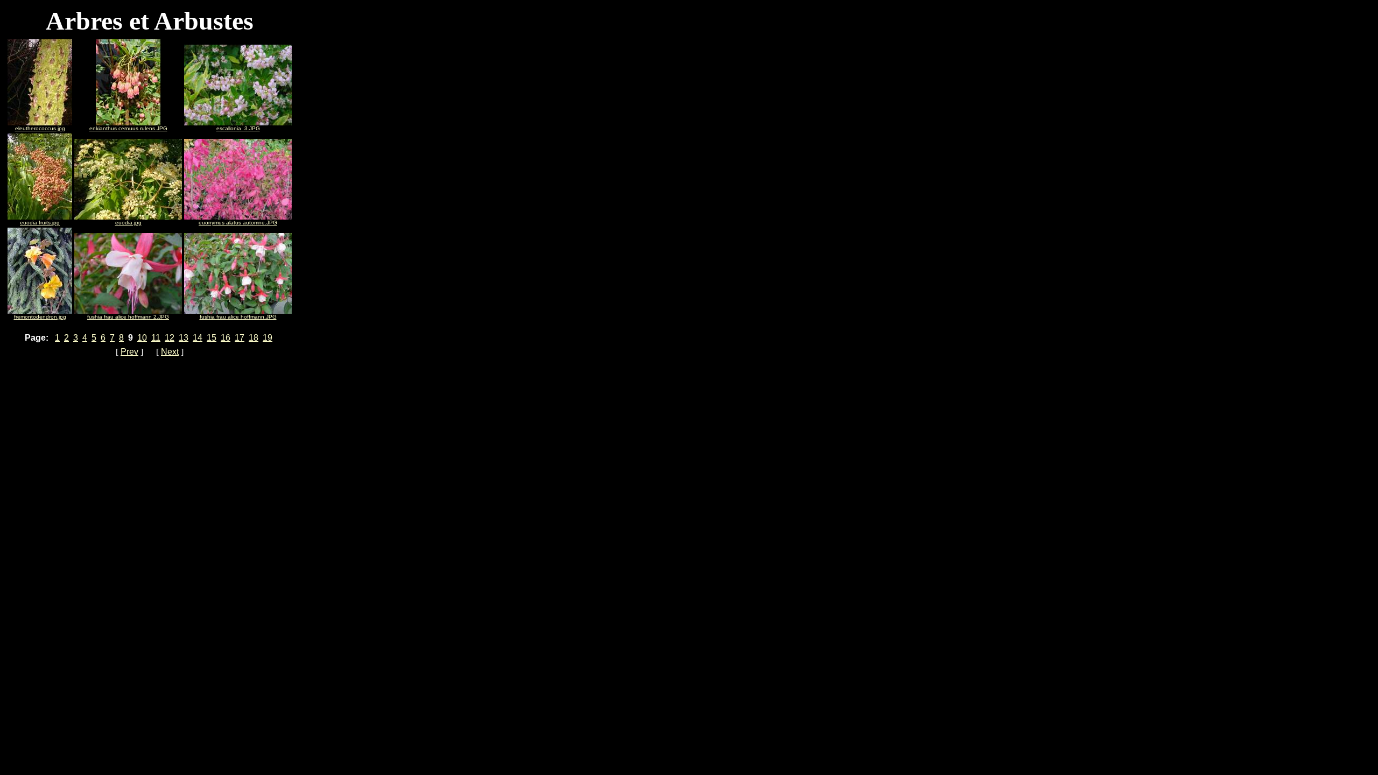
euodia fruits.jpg (40, 223)
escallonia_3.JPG (238, 128)
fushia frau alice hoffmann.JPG (238, 317)
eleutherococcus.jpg (40, 128)
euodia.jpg (128, 223)
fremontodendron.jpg (40, 317)
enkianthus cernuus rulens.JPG (128, 128)
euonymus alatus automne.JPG (238, 223)
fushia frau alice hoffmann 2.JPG (128, 317)
